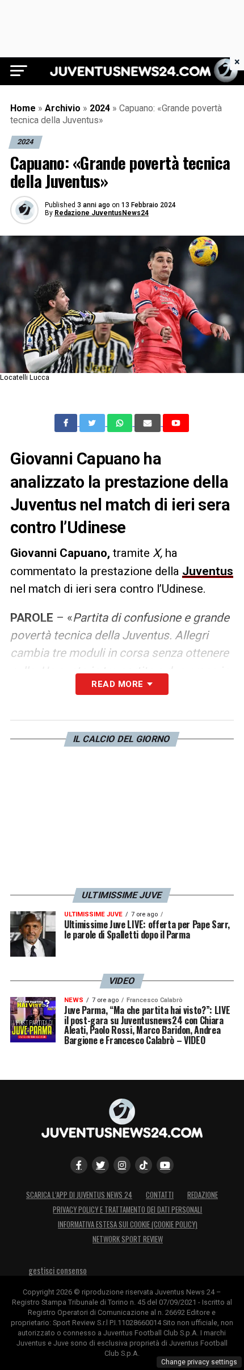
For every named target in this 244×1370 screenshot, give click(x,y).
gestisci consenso (57, 1270)
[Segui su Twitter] (100, 1165)
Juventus (207, 571)
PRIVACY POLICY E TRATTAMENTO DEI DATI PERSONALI (127, 1209)
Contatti (160, 1194)
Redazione (202, 1194)
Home (23, 108)
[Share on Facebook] (66, 423)
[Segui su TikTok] (143, 1165)
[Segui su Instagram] (122, 1165)
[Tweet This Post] (93, 423)
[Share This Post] (120, 423)
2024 (100, 108)
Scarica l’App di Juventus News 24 (79, 1194)
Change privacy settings (199, 1362)
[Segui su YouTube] (165, 1165)
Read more (117, 684)
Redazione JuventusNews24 (101, 213)
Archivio (63, 108)
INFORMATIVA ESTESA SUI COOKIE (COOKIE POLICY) (127, 1224)
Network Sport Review (127, 1239)
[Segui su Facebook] (78, 1165)
